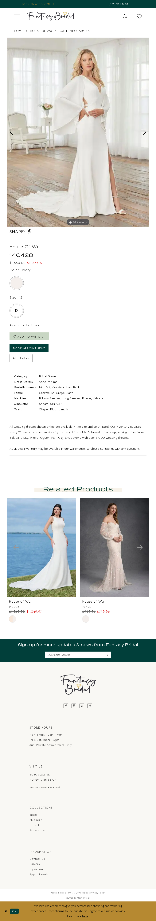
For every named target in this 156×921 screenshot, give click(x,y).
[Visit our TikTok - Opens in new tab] (90, 706)
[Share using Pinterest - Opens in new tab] (30, 231)
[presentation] (41, 547)
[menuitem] (17, 16)
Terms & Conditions (77, 892)
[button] (17, 16)
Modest (34, 825)
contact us (107, 449)
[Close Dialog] (5, 911)
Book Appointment (29, 348)
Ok (14, 911)
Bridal (33, 814)
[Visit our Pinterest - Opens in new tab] (82, 706)
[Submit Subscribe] (107, 655)
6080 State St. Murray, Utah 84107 (42, 777)
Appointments (39, 874)
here (85, 916)
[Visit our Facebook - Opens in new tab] (66, 706)
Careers (34, 864)
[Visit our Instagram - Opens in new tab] (74, 706)
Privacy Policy (97, 892)
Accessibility (57, 892)
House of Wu (41, 31)
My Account (37, 869)
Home (18, 31)
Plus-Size (35, 820)
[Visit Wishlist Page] (139, 16)
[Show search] (125, 16)
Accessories (37, 830)
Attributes (21, 358)
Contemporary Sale (75, 31)
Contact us (37, 858)
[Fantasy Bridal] (50, 16)
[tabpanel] (78, 132)
